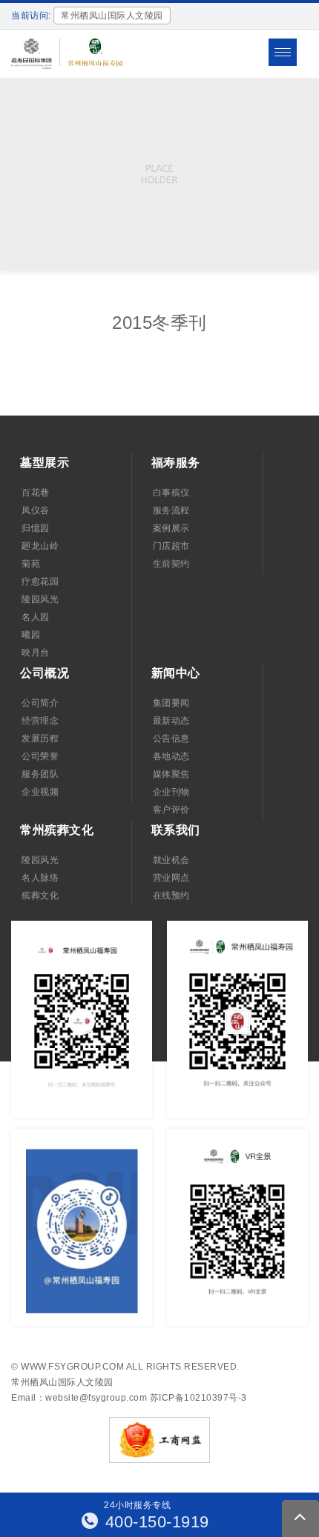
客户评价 (171, 809)
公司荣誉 (40, 756)
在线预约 (171, 895)
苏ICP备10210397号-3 (198, 1398)
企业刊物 (171, 792)
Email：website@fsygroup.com (79, 1398)
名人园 (36, 617)
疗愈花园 (40, 581)
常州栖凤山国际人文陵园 (62, 1382)
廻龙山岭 (40, 546)
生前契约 (171, 564)
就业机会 (171, 860)
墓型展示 (44, 462)
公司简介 (40, 703)
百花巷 (36, 492)
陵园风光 (40, 599)
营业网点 (171, 878)
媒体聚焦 (171, 774)
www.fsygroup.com (72, 1366)
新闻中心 (175, 673)
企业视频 (40, 792)
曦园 (31, 635)
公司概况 (44, 673)
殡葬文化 (40, 895)
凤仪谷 (36, 510)
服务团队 (40, 774)
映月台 (36, 652)
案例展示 (171, 528)
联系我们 (175, 830)
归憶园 (36, 528)
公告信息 (171, 738)
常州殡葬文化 (56, 830)
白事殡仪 (171, 492)
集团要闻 (171, 703)
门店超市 (171, 546)
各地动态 (171, 756)
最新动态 (171, 721)
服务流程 (171, 510)
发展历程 (40, 738)
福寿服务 (175, 462)
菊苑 (31, 564)
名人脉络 (40, 878)
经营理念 (40, 721)
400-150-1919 (154, 1522)
